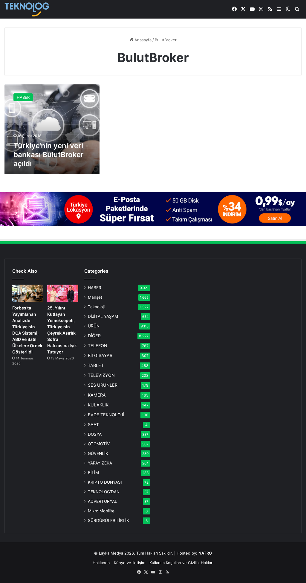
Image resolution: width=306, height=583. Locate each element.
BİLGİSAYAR (100, 355)
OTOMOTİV (99, 443)
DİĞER (94, 335)
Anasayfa (142, 39)
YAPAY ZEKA (100, 463)
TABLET (96, 365)
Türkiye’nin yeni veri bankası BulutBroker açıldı (48, 154)
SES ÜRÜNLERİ (103, 385)
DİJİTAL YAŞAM (103, 316)
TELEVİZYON (101, 375)
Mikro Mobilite (101, 510)
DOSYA (95, 434)
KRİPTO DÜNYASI (105, 482)
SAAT (93, 424)
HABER (94, 287)
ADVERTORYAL (102, 501)
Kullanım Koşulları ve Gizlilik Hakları (181, 562)
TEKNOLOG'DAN (104, 491)
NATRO (205, 553)
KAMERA (97, 394)
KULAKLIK (98, 404)
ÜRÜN (94, 326)
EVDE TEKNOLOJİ (106, 414)
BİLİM (93, 472)
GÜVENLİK (98, 453)
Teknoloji (96, 306)
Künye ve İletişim (129, 562)
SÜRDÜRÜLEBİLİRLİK (108, 520)
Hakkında (101, 562)
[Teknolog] (26, 9)
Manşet (95, 297)
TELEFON (97, 345)
